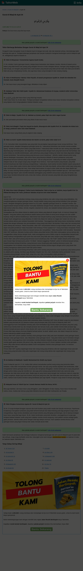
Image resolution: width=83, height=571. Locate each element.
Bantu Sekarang (41, 309)
